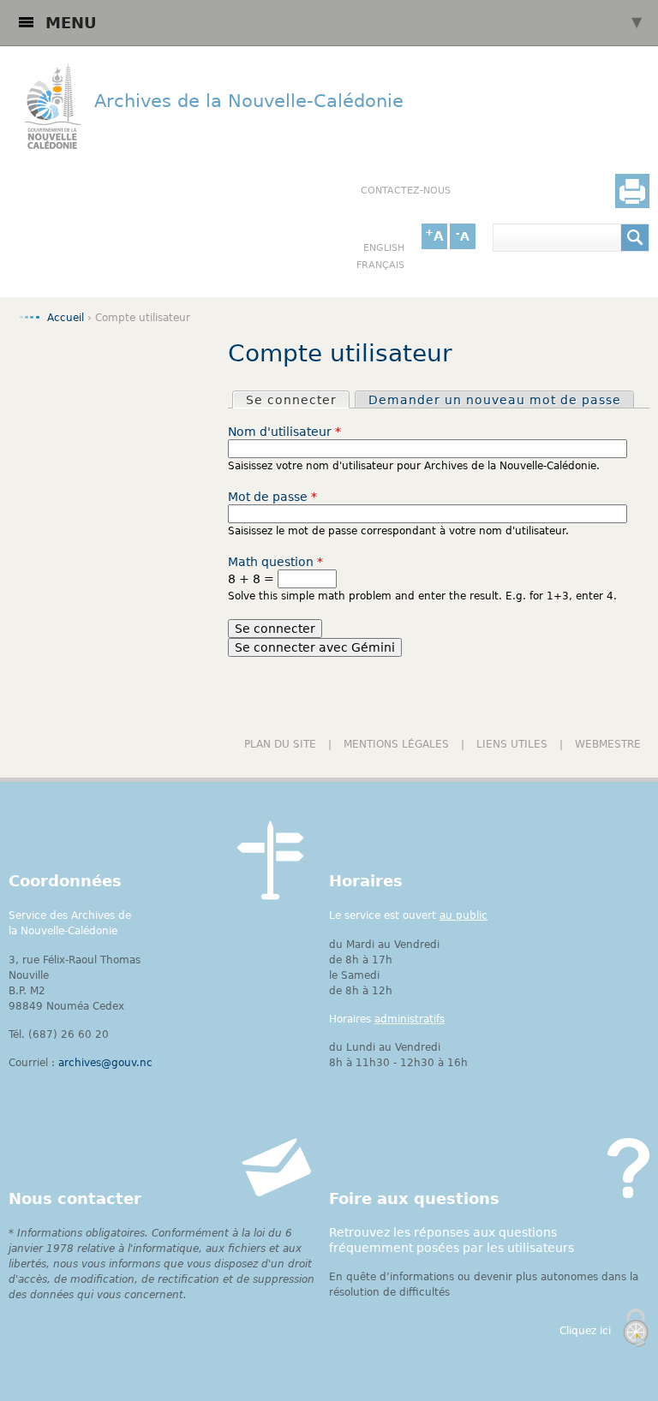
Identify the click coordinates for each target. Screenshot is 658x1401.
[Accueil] (47, 108)
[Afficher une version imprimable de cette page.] (632, 191)
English (383, 247)
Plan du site (280, 744)
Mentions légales (396, 744)
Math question (275, 562)
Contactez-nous (406, 190)
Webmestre (608, 744)
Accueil (65, 318)
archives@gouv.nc (105, 1063)
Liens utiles (511, 744)
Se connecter (297, 400)
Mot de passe (272, 497)
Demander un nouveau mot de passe (494, 400)
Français (380, 265)
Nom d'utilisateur (284, 431)
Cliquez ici (585, 1331)
